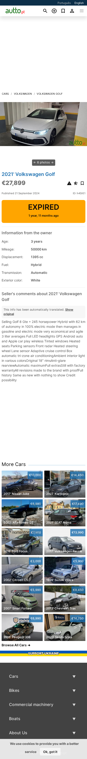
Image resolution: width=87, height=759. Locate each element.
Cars (5, 93)
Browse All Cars (14, 645)
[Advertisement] (43, 55)
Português (64, 3)
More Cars (14, 464)
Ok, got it (50, 752)
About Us (18, 732)
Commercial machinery (31, 704)
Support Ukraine (43, 653)
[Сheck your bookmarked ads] (63, 11)
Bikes (14, 690)
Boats (14, 718)
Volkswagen (23, 93)
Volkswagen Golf (49, 93)
